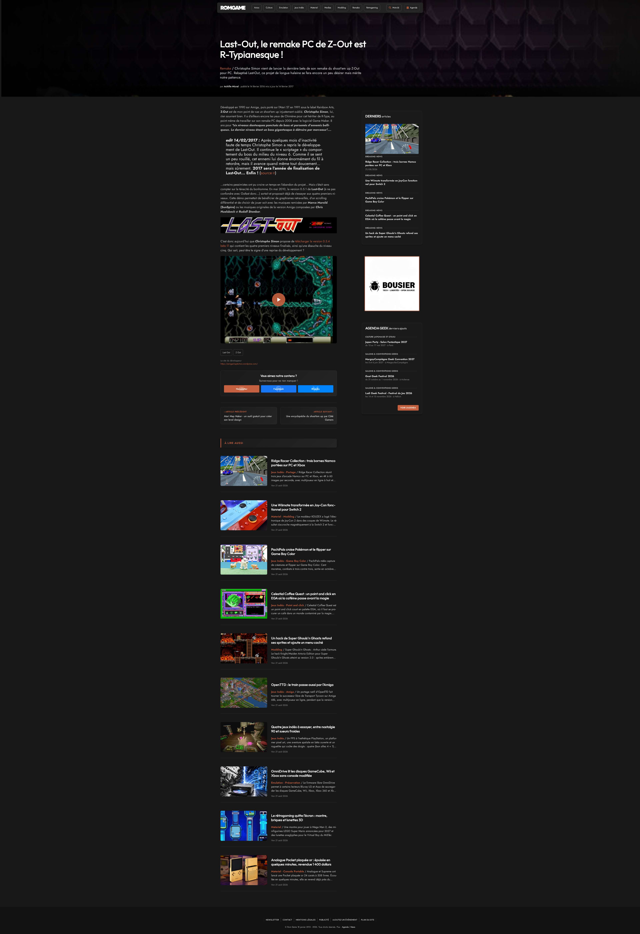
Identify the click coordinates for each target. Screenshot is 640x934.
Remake (356, 7)
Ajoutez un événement (344, 919)
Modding (342, 7)
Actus (256, 7)
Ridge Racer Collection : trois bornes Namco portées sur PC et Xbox (303, 463)
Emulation (283, 7)
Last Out (226, 352)
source (266, 173)
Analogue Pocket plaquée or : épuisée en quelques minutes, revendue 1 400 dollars (301, 862)
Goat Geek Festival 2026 (379, 376)
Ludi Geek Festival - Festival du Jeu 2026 (388, 393)
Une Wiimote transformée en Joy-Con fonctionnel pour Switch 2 (391, 182)
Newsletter (272, 919)
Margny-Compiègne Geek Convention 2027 (389, 359)
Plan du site (367, 919)
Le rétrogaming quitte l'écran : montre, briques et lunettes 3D (299, 817)
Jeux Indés (299, 7)
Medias (327, 7)
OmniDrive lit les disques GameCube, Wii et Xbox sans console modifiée (302, 773)
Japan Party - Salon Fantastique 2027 (386, 342)
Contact (287, 919)
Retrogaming (372, 7)
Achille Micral (231, 86)
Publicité (324, 919)
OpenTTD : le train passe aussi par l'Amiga (302, 685)
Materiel (314, 7)
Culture (269, 7)
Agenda (345, 926)
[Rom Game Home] (233, 8)
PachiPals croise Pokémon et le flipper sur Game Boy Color (389, 199)
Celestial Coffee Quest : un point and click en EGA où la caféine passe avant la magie (303, 596)
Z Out (238, 352)
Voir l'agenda (408, 407)
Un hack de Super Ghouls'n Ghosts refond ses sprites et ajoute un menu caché (301, 640)
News (352, 926)
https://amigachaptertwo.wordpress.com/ (239, 363)
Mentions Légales (306, 919)
